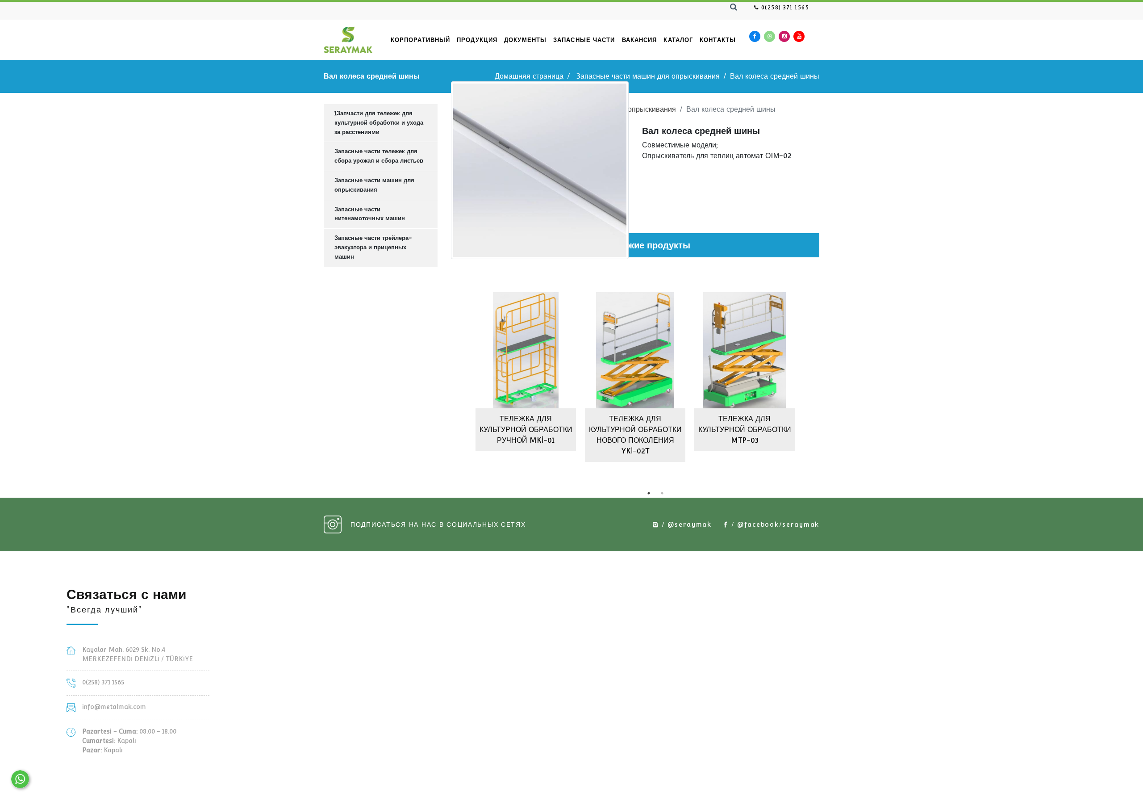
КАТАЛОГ (678, 40)
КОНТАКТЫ (718, 40)
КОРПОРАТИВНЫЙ (420, 40)
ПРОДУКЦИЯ (477, 40)
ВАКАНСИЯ (639, 40)
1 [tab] (648, 493)
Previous (444, 373)
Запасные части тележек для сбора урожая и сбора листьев (378, 156)
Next (826, 373)
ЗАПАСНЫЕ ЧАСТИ (584, 40)
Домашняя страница (529, 76)
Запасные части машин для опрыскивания (648, 76)
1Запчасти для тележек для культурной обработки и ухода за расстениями (378, 122)
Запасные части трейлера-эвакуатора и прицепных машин (373, 247)
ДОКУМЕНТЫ (525, 40)
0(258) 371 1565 (784, 7)
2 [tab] (662, 493)
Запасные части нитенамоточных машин (369, 214)
